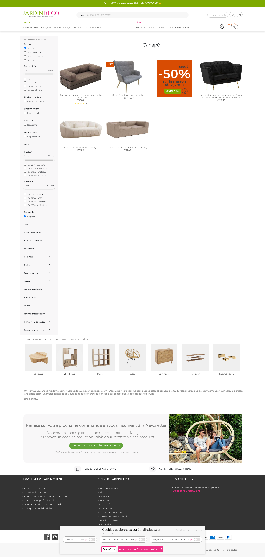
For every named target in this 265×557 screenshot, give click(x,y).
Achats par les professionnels (39, 500)
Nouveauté (32, 125)
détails (107, 533)
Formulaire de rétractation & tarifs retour (46, 496)
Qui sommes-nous (108, 488)
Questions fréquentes (35, 492)
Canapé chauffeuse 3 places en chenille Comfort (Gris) (81, 96)
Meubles (139, 27)
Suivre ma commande (35, 488)
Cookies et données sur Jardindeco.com (132, 530)
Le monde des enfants (92, 27)
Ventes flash (104, 496)
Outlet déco (104, 500)
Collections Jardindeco (110, 512)
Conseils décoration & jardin (113, 516)
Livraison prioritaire (35, 101)
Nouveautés (104, 504)
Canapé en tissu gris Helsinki (127, 95)
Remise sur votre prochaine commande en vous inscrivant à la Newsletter (96, 425)
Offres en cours (106, 492)
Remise (31, 60)
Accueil (27, 40)
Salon (43, 40)
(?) (86, 539)
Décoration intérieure (167, 27)
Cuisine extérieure (30, 27)
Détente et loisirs (184, 27)
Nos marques (105, 508)
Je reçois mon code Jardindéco (96, 445)
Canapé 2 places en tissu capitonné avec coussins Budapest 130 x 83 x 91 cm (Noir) (221, 97)
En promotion (33, 136)
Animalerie (76, 27)
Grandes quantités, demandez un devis (44, 504)
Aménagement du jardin (50, 27)
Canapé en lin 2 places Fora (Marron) (127, 147)
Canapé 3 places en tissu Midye (80, 147)
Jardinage (66, 27)
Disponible (32, 216)
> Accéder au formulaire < (186, 490)
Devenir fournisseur (108, 520)
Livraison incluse (34, 113)
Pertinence (33, 48)
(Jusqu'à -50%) (233, 26)
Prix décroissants (35, 56)
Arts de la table (150, 27)
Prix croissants (34, 52)
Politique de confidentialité (38, 508)
